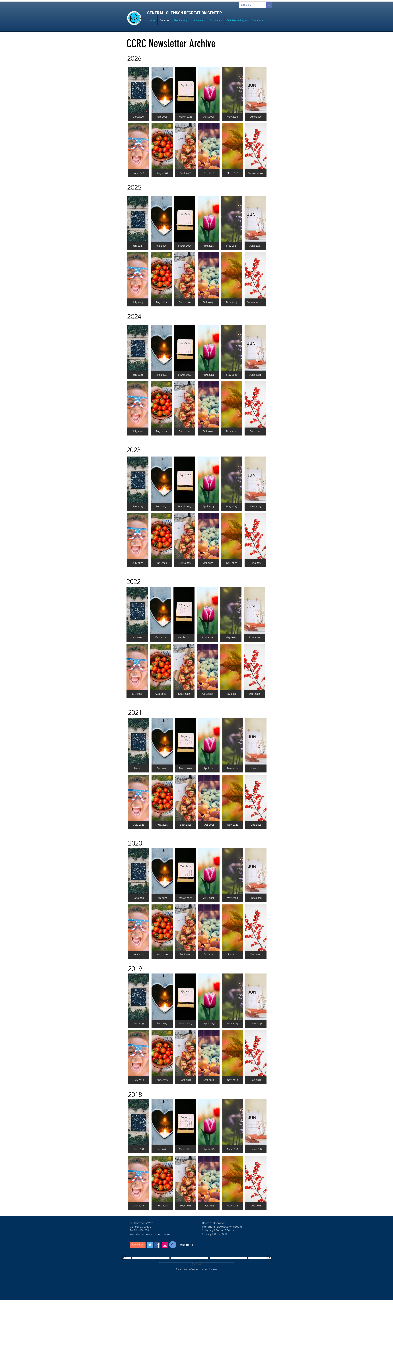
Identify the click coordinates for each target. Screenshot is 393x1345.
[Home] (172, 1244)
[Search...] (269, 5)
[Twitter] (150, 1245)
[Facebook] (157, 1245)
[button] (138, 94)
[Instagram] (165, 1245)
